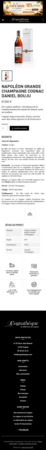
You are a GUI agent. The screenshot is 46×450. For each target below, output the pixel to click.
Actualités (23, 397)
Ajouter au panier (20, 128)
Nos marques (23, 393)
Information (23, 366)
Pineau (23, 390)
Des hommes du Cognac (23, 413)
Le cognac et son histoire (23, 416)
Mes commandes (23, 374)
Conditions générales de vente (27, 443)
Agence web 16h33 (27, 447)
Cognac (23, 386)
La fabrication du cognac (23, 420)
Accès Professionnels (23, 424)
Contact (23, 401)
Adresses (23, 370)
